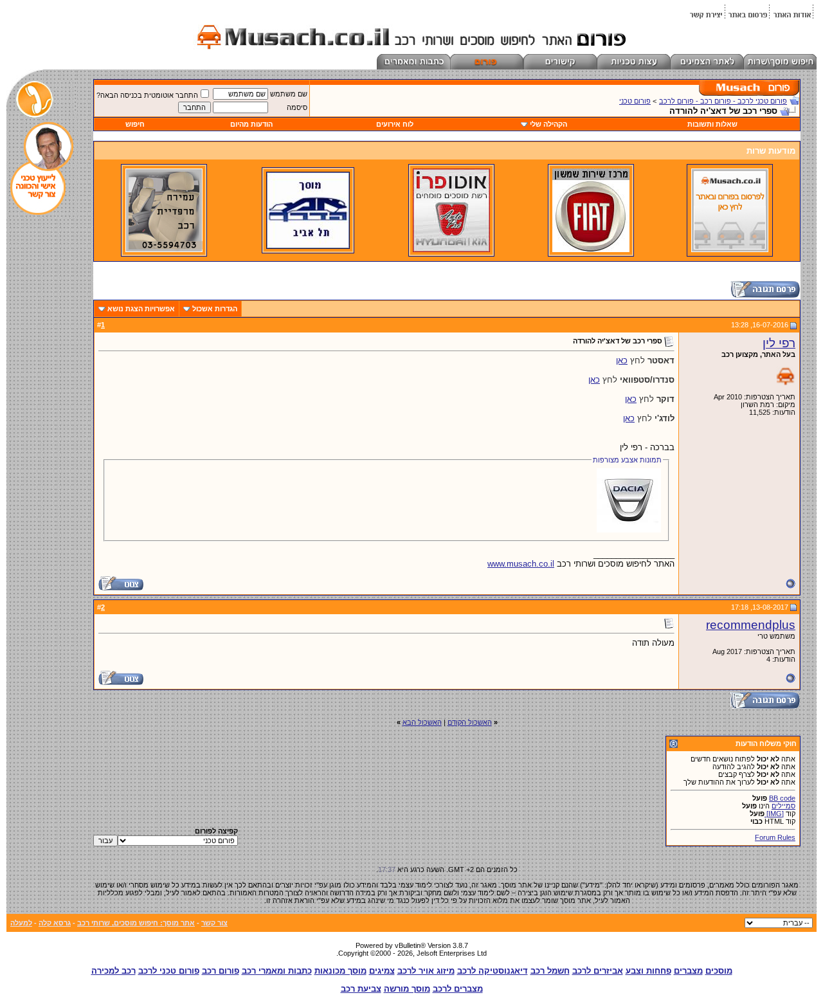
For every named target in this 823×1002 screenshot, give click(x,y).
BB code (782, 798)
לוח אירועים (394, 124)
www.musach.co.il (520, 564)
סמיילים (783, 806)
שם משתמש (288, 94)
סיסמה (297, 107)
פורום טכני (635, 101)
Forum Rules (775, 837)
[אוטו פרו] (451, 249)
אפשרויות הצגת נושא (141, 309)
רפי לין (779, 343)
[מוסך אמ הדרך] (308, 246)
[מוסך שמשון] (590, 249)
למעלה (21, 923)
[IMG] (774, 813)
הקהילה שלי (548, 124)
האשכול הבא (422, 722)
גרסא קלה (55, 923)
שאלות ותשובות (712, 124)
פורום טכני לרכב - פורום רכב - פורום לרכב (723, 101)
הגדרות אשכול (214, 309)
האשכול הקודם (470, 722)
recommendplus (750, 625)
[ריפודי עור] (164, 249)
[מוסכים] (729, 249)
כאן (622, 360)
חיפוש (135, 124)
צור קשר (214, 923)
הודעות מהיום (251, 124)
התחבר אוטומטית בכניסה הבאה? (147, 95)
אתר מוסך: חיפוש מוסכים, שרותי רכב (136, 923)
